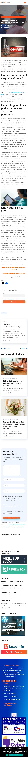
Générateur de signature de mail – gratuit (11, 595)
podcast (4, 313)
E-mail (4, 293)
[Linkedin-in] (7, 681)
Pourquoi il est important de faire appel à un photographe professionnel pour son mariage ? (14, 425)
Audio (3, 17)
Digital (23, 17)
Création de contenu (13, 17)
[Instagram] (9, 341)
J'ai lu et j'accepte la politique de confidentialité (14, 299)
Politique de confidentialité (16, 754)
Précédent (6, 348)
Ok (7, 754)
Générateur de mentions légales (9, 592)
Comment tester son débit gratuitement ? (11, 585)
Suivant (22, 348)
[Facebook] (5, 341)
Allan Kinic (4, 25)
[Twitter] (3, 341)
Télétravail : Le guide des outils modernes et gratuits (12, 582)
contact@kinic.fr (11, 693)
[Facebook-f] (4, 681)
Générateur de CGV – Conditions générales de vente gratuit (12, 589)
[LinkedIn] (7, 341)
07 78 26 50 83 (14, 696)
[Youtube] (14, 681)
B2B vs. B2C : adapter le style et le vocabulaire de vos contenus (13, 383)
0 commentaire (6, 27)
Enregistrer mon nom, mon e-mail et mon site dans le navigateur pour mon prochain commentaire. (13, 498)
